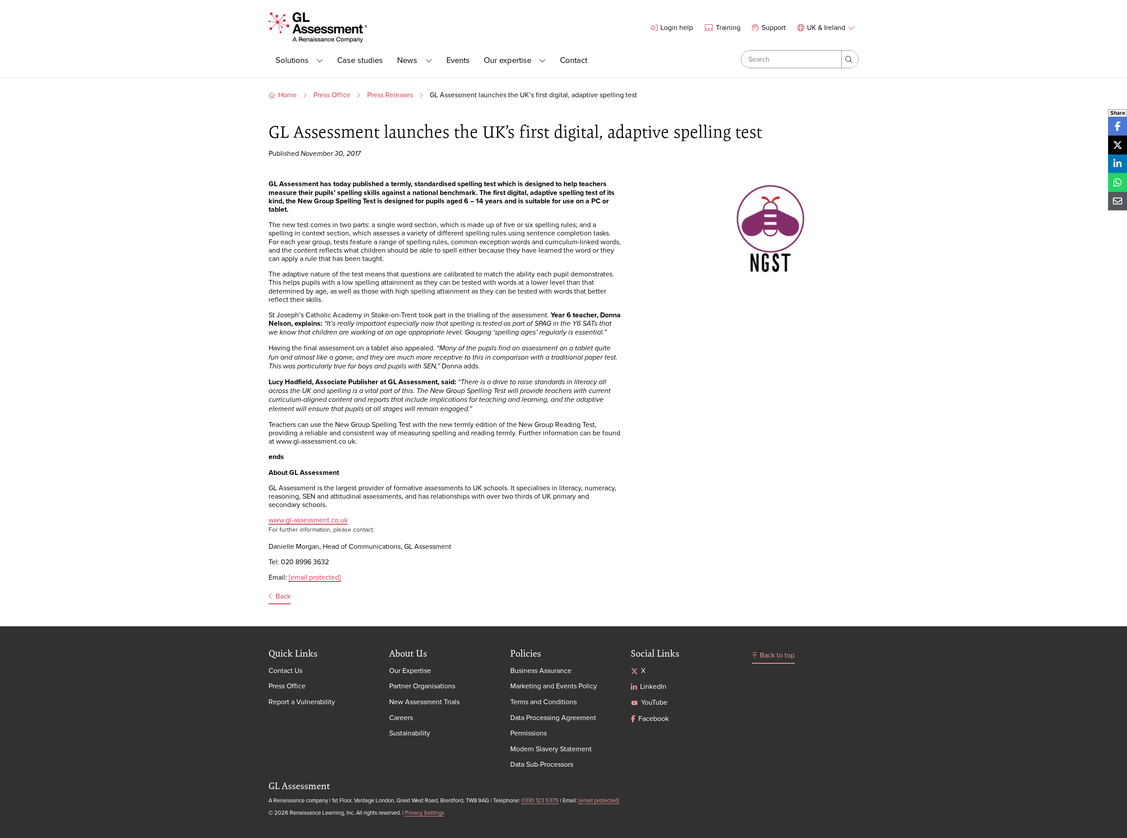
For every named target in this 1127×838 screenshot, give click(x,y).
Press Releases (390, 94)
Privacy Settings (424, 812)
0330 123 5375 (540, 800)
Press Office (331, 94)
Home (287, 94)
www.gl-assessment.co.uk (308, 520)
